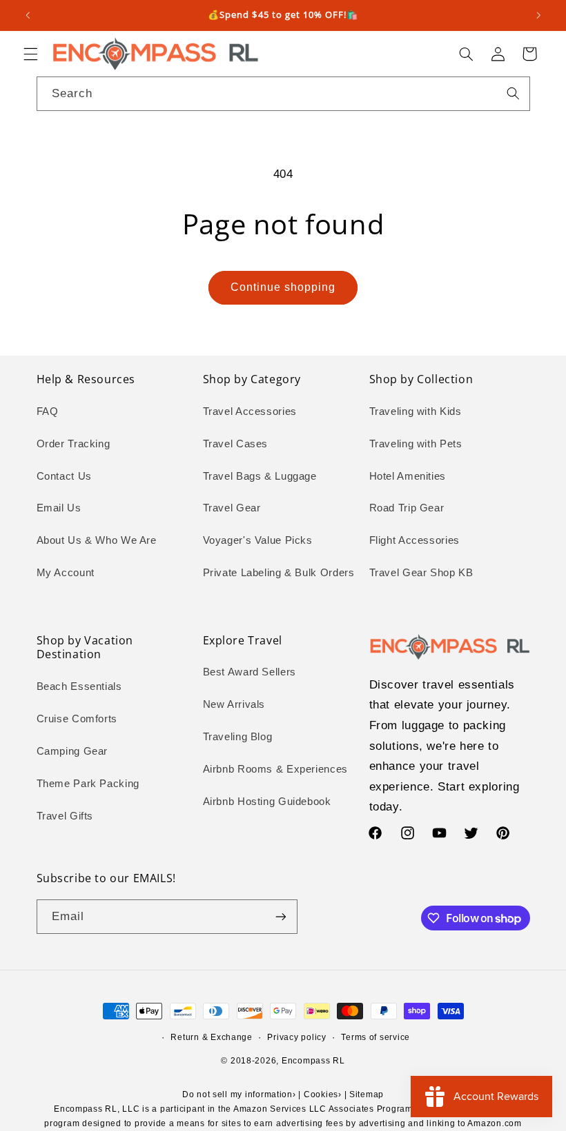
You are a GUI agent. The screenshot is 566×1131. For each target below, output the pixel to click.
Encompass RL (313, 1061)
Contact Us (64, 476)
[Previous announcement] (27, 15)
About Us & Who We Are (97, 540)
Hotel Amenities (407, 476)
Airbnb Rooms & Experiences (275, 769)
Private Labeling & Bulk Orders (279, 572)
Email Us (59, 507)
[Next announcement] (538, 15)
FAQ (48, 411)
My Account (66, 572)
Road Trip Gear (407, 507)
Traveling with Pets (415, 443)
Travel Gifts (65, 816)
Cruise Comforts (77, 718)
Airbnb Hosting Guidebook (267, 801)
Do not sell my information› (239, 1094)
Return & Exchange (211, 1037)
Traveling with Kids (415, 411)
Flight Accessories (414, 540)
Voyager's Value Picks (258, 540)
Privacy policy (296, 1037)
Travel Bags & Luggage (260, 476)
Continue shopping (283, 287)
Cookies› (323, 1094)
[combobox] (283, 93)
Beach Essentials (79, 686)
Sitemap (366, 1094)
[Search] (513, 93)
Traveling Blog (238, 736)
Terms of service (375, 1037)
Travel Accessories (250, 411)
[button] (30, 54)
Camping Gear (72, 751)
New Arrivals (234, 704)
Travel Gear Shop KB (421, 572)
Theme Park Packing (88, 783)
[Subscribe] (280, 916)
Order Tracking (73, 443)
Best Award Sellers (249, 671)
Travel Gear (232, 507)
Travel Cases (236, 443)
